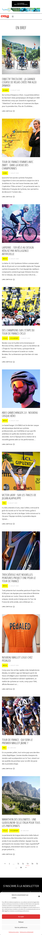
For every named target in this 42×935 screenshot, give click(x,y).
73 (27, 863)
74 (32, 863)
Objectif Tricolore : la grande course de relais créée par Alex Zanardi (19, 82)
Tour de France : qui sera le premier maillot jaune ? (17, 741)
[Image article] (21, 55)
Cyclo (5, 338)
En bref (5, 90)
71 (18, 863)
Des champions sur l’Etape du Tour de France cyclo (18, 332)
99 (21, 867)
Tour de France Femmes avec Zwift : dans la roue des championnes (17, 165)
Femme (5, 173)
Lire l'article (7, 111)
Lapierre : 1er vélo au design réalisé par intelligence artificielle (18, 251)
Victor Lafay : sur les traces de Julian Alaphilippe (19, 496)
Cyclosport (14, 338)
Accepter (21, 916)
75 (37, 863)
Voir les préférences (21, 927)
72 (23, 863)
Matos (5, 259)
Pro (4, 503)
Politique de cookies (14, 932)
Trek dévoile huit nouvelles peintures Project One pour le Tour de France (19, 578)
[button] (39, 896)
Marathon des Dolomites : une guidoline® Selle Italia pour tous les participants (21, 822)
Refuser (21, 922)
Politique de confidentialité (26, 932)
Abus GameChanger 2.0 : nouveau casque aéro (20, 414)
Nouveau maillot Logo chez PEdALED (17, 659)
